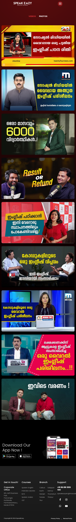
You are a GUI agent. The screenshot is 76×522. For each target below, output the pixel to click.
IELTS (23, 494)
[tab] (32, 16)
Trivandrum (52, 494)
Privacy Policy (55, 518)
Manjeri (42, 494)
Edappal (51, 487)
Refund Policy (67, 518)
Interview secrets (28, 491)
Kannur (50, 491)
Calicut (42, 487)
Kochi (41, 491)
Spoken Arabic (27, 497)
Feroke (42, 497)
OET (23, 500)
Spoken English (27, 487)
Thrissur (50, 497)
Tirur (40, 500)
